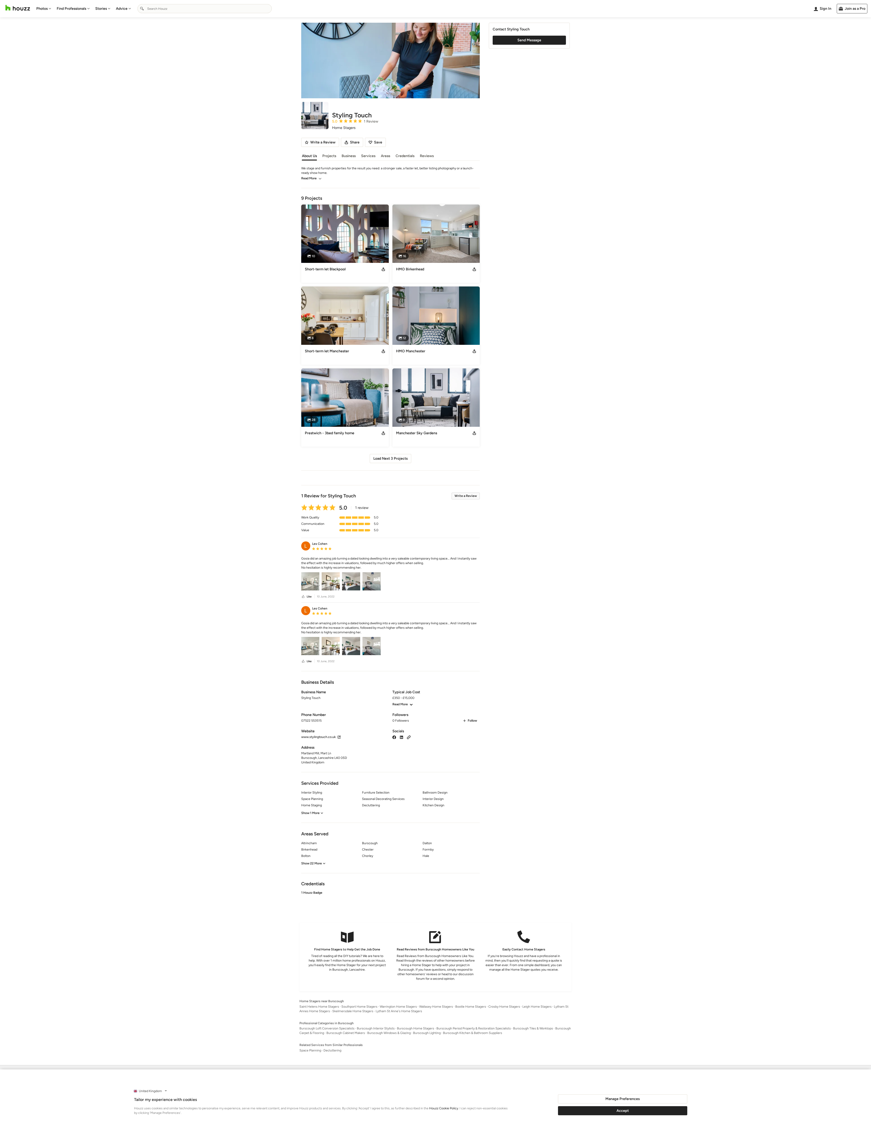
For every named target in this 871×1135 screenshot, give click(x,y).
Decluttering (332, 1050)
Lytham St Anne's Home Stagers (399, 1011)
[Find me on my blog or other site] (409, 737)
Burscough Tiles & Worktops (533, 1028)
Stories (101, 8)
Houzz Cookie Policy (443, 1108)
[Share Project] (383, 269)
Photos (42, 8)
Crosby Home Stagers (504, 1007)
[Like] (303, 596)
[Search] (142, 8)
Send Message (529, 40)
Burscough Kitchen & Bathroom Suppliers (472, 1033)
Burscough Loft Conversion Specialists (327, 1028)
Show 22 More (311, 863)
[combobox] (204, 8)
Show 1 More (310, 813)
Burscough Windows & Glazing (389, 1033)
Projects (329, 156)
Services (368, 156)
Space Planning (310, 1050)
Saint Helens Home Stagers (319, 1007)
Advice (121, 8)
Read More (309, 178)
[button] (390, 563)
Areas (385, 156)
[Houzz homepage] (18, 8)
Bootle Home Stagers (470, 1007)
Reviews (427, 156)
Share (355, 142)
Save (378, 142)
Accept (623, 1110)
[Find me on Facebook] (394, 737)
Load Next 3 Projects (390, 458)
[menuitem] (44, 8)
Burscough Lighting (427, 1033)
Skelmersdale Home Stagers (352, 1011)
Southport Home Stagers (359, 1007)
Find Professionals (71, 8)
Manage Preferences (622, 1099)
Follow (472, 721)
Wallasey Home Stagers (436, 1007)
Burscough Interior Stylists (376, 1028)
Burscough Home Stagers (415, 1028)
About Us (309, 156)
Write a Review (466, 496)
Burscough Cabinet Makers (345, 1033)
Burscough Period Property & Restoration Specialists (473, 1028)
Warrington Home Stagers (398, 1007)
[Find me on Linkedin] (401, 737)
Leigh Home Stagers (537, 1007)
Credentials (405, 156)
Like (309, 596)
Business (349, 156)
